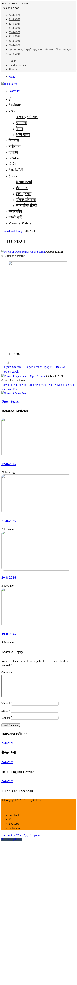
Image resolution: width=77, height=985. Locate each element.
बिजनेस (14, 140)
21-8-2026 (14, 27)
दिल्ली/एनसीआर (27, 116)
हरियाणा (21, 122)
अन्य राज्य (23, 134)
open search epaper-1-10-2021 (46, 367)
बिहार (19, 128)
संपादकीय (15, 211)
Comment (8, 672)
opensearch (11, 371)
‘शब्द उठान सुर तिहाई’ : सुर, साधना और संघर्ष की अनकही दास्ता (41, 49)
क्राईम (13, 152)
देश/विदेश (15, 105)
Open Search (37, 251)
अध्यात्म (14, 158)
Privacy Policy (20, 223)
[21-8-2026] (36, 512)
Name (5, 703)
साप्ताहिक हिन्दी (26, 205)
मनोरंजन (15, 146)
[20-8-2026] (36, 569)
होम (11, 99)
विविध (13, 164)
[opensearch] (9, 83)
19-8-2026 (14, 53)
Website (5, 717)
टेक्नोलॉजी (16, 170)
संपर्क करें (15, 217)
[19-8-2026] (36, 626)
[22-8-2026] (36, 456)
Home (4, 231)
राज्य (12, 111)
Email (5, 710)
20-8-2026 (14, 40)
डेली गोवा (22, 187)
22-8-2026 (14, 14)
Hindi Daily (16, 231)
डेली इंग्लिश (23, 193)
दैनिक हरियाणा (26, 199)
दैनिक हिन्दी (24, 182)
